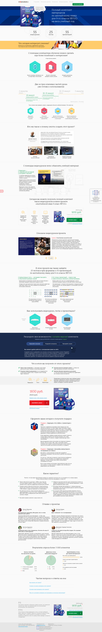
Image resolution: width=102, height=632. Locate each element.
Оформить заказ (72, 220)
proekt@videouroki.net (41, 625)
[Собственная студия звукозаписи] (51, 150)
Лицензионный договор (23, 626)
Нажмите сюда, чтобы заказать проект (38, 398)
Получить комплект (78, 4)
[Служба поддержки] (1, 191)
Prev (46, 258)
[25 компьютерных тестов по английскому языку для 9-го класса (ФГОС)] (35, 293)
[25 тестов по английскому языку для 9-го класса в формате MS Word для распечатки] (51, 293)
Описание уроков (46, 1)
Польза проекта (63, 1)
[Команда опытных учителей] (35, 150)
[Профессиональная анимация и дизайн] (67, 150)
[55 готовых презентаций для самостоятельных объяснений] (67, 293)
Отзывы (71, 1)
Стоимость (55, 1)
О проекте (36, 1)
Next (56, 258)
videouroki (23, 1)
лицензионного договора (77, 223)
